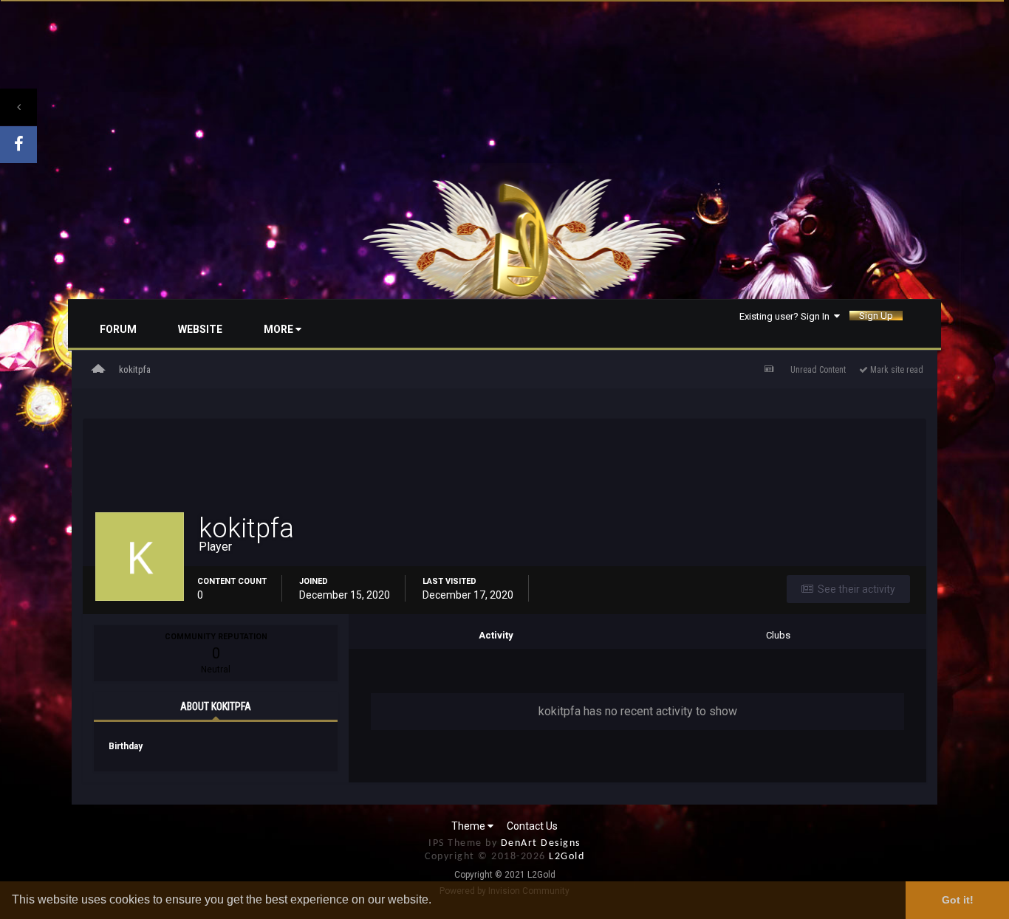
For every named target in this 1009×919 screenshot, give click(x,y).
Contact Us (532, 826)
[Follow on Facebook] (18, 144)
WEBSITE (200, 329)
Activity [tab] (496, 635)
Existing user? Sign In (786, 316)
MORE (279, 329)
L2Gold (566, 856)
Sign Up (876, 315)
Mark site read (895, 370)
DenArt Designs (541, 843)
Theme (469, 826)
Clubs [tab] (778, 635)
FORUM (118, 329)
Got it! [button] (958, 900)
